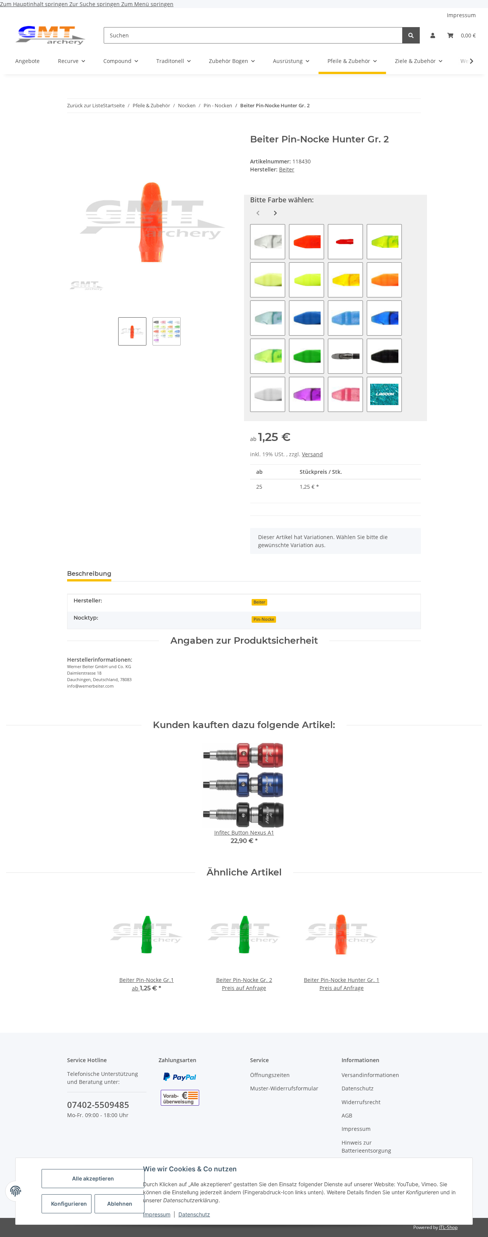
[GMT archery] (50, 35)
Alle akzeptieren (93, 1178)
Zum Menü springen (147, 4)
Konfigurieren (69, 1203)
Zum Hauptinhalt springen (34, 4)
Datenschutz (194, 1214)
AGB (347, 1115)
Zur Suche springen (95, 4)
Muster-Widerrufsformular (284, 1088)
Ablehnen (119, 1203)
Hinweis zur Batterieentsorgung (366, 1146)
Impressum (156, 1214)
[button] (432, 35)
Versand (312, 454)
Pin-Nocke (264, 619)
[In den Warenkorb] (73, 130)
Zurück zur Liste (85, 105)
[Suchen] (411, 35)
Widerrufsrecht (361, 1102)
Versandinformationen (370, 1075)
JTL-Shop (448, 1227)
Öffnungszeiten (270, 1075)
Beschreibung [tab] (89, 573)
